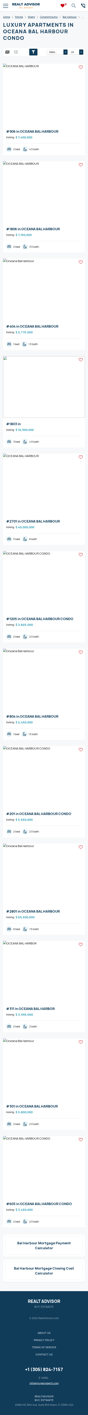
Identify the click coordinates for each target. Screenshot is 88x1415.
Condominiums (49, 17)
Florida (19, 17)
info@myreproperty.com (44, 1383)
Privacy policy (44, 1340)
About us (44, 1333)
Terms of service (44, 1347)
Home (6, 17)
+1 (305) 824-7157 (44, 1369)
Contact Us (44, 1354)
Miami (31, 17)
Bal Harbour (70, 17)
